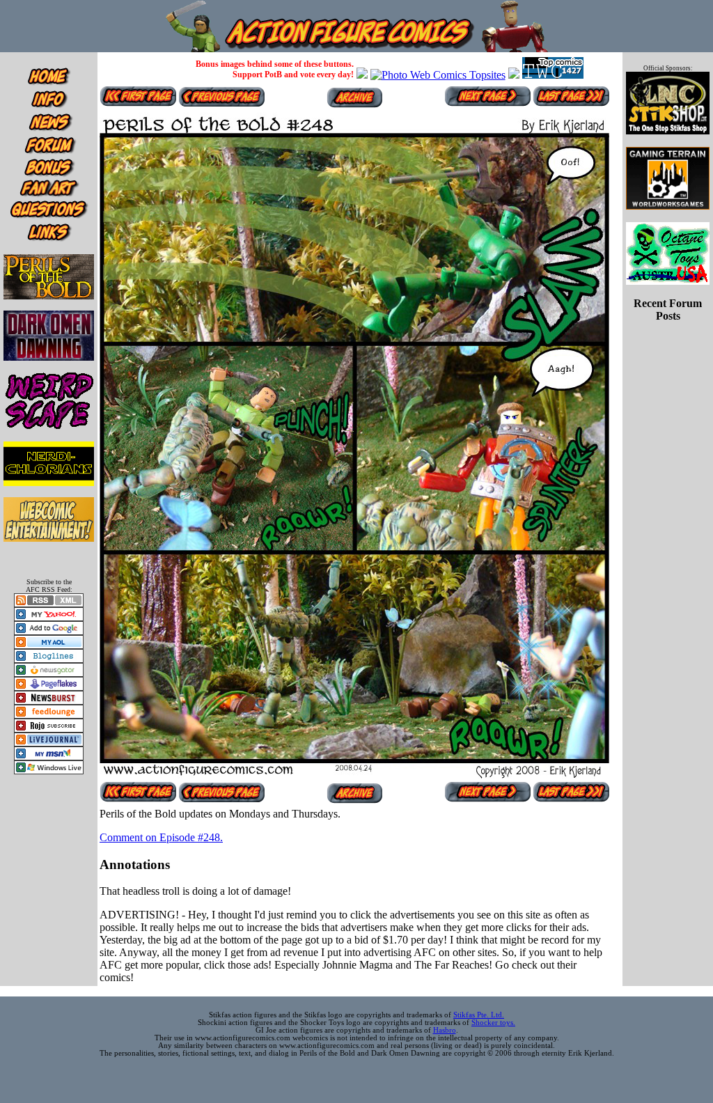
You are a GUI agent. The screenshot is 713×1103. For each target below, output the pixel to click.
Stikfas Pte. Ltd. (478, 1015)
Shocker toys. (493, 1022)
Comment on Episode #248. (161, 837)
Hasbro (444, 1030)
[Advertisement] (668, 366)
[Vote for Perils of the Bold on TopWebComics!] (552, 75)
